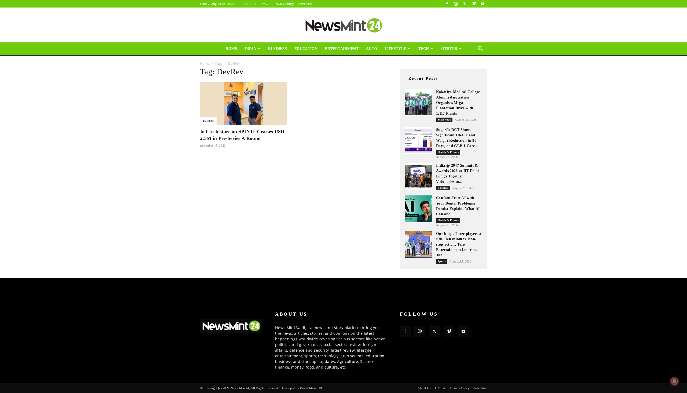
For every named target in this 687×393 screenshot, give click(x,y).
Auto (371, 49)
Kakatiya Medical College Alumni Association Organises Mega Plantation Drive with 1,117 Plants (458, 102)
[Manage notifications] (674, 381)
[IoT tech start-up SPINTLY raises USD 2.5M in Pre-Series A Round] (243, 103)
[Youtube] (483, 4)
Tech (423, 49)
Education (305, 49)
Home (231, 49)
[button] (480, 49)
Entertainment (342, 49)
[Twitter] (465, 4)
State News (444, 119)
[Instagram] (456, 4)
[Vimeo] (474, 4)
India (250, 49)
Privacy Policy (284, 4)
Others (449, 49)
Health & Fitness (448, 152)
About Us (249, 4)
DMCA (265, 4)
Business (277, 49)
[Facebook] (447, 4)
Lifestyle (395, 49)
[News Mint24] (343, 25)
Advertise (305, 4)
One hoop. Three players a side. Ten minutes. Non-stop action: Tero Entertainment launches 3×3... (458, 244)
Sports (442, 261)
